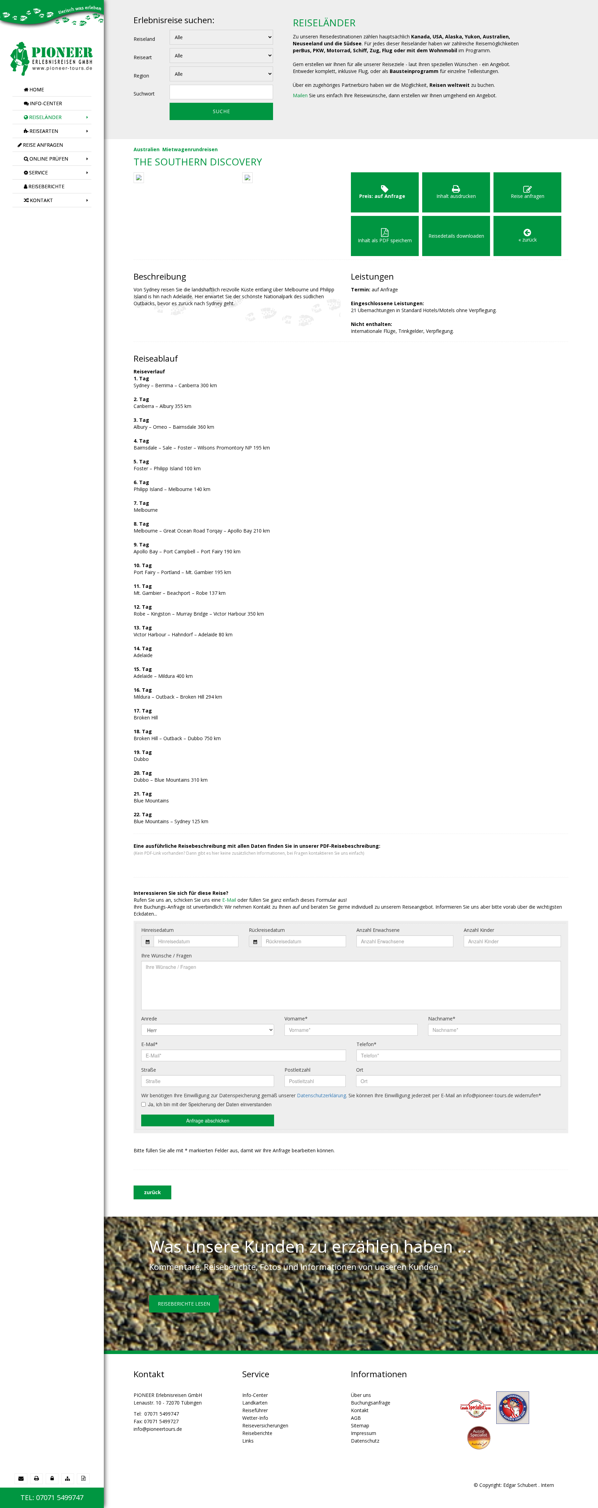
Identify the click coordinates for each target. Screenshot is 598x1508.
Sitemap (360, 1425)
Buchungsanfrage (370, 1402)
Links (248, 1440)
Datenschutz (365, 1440)
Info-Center (255, 1395)
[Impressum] (83, 1478)
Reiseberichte (257, 1433)
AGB (356, 1418)
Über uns (361, 1395)
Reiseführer (255, 1410)
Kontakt (360, 1410)
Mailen (300, 95)
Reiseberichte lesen (184, 1303)
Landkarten (255, 1402)
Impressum (363, 1433)
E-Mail (229, 900)
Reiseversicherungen (265, 1425)
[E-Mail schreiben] (21, 1478)
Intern (547, 1485)
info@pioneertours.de (158, 1429)
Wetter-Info (255, 1418)
